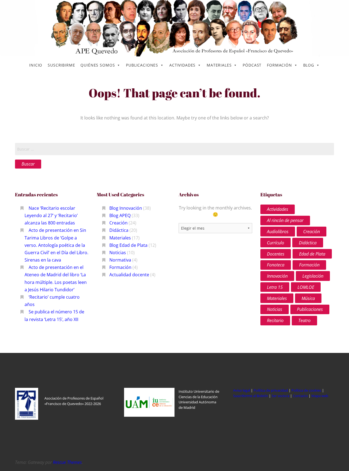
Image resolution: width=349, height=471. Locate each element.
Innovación (277, 276)
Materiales (219, 65)
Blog (308, 65)
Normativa (120, 260)
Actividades (182, 65)
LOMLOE (305, 287)
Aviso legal (241, 390)
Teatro (304, 320)
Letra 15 (275, 287)
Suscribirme (61, 65)
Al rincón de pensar (285, 220)
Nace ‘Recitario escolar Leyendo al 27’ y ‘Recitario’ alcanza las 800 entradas (51, 215)
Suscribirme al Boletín (250, 395)
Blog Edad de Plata (128, 245)
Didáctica (118, 230)
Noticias (117, 253)
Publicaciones (142, 65)
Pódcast (252, 65)
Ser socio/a (280, 395)
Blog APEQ (120, 215)
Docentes (275, 254)
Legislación (312, 276)
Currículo (275, 243)
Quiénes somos (97, 65)
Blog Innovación (125, 208)
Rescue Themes (67, 462)
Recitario (275, 320)
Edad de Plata (312, 254)
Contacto (301, 395)
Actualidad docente (129, 275)
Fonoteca (275, 265)
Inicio (35, 65)
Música (308, 298)
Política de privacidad (271, 390)
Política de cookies (306, 390)
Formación (279, 65)
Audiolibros (277, 232)
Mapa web (319, 395)
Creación (118, 223)
